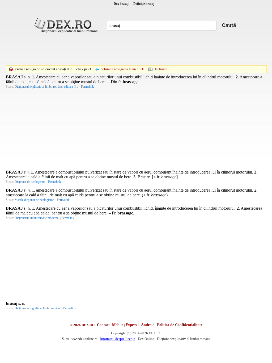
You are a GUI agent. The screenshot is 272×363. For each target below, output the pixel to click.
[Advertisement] (136, 49)
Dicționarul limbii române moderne (36, 218)
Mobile (117, 325)
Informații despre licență (117, 339)
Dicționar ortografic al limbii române (37, 308)
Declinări (160, 69)
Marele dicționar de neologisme (34, 200)
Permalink (87, 86)
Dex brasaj (121, 4)
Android (148, 325)
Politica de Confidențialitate (179, 325)
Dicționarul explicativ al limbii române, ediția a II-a (46, 86)
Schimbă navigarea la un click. (123, 69)
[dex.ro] (66, 25)
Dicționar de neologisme (30, 182)
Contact (103, 325)
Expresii (132, 325)
